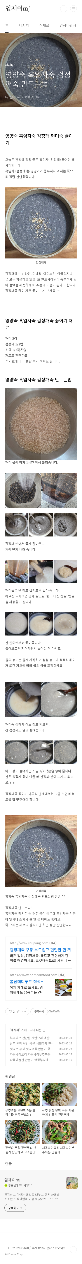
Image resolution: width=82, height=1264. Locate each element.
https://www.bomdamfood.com (33, 975)
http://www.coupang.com (29, 943)
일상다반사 (68, 25)
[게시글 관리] (24, 1011)
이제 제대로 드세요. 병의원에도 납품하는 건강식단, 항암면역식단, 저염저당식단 (27, 990)
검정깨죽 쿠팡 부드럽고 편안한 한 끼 (40, 949)
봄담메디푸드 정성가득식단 (27, 981)
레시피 (24, 25)
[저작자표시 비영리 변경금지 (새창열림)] (54, 1011)
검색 (63, 8)
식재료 (44, 25)
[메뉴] (73, 8)
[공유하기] (18, 1011)
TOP (73, 1249)
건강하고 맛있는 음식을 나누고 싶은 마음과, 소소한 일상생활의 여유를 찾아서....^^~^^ (32, 1196)
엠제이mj (17, 9)
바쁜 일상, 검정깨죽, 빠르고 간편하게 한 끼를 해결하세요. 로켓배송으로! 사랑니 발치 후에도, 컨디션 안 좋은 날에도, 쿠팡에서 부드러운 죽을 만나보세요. (40, 958)
